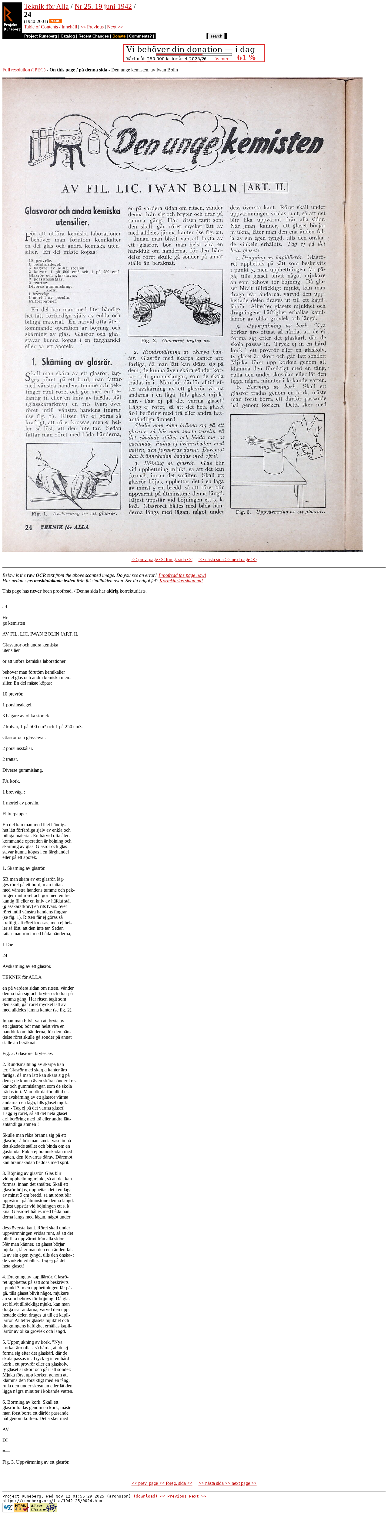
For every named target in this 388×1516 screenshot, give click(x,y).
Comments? (140, 36)
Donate (118, 36)
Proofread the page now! (182, 575)
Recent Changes (94, 36)
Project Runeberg (40, 36)
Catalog (68, 36)
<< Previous (92, 26)
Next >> (115, 26)
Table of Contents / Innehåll (50, 26)
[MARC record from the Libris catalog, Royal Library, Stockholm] (55, 21)
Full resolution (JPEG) (23, 69)
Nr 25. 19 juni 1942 (103, 6)
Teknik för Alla (46, 6)
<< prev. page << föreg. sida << (162, 559)
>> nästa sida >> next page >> (228, 559)
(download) (145, 1496)
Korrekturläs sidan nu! (181, 580)
